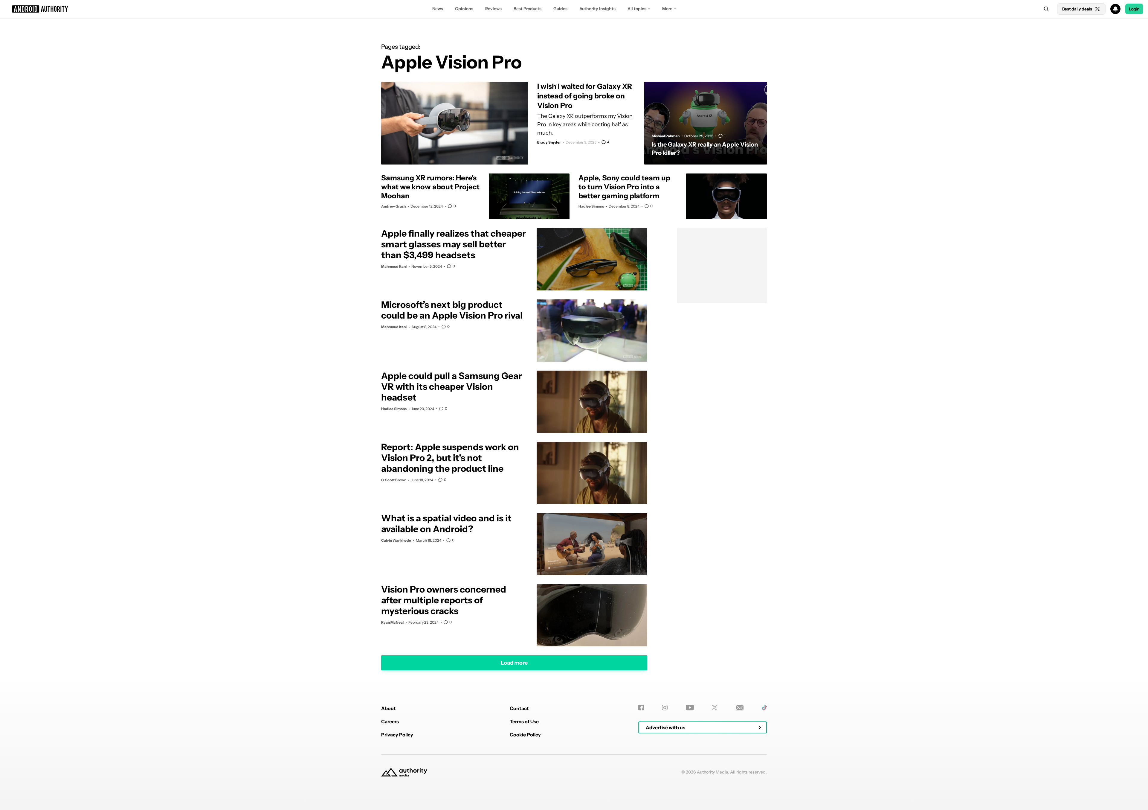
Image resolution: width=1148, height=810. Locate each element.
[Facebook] (641, 707)
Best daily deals (1077, 9)
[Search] (1046, 9)
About (388, 708)
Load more (514, 662)
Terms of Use (524, 721)
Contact (519, 708)
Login (1134, 9)
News (437, 8)
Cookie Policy (525, 735)
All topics (637, 8)
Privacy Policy (397, 735)
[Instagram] (665, 707)
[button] (574, 9)
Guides (560, 8)
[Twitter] (715, 707)
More (667, 8)
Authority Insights (597, 8)
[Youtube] (690, 707)
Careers (390, 721)
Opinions (464, 8)
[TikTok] (764, 707)
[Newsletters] (740, 707)
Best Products (527, 8)
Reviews (493, 8)
